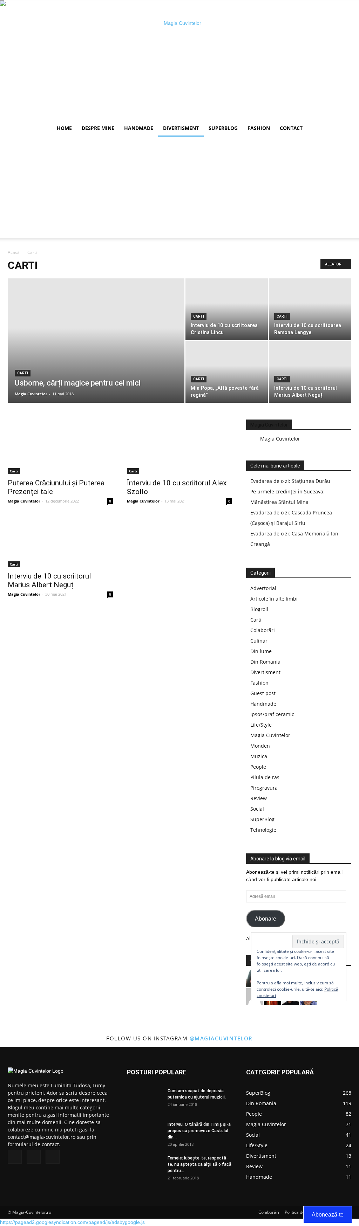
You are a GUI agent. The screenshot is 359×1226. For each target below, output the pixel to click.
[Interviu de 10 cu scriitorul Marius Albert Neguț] (310, 372)
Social (257, 808)
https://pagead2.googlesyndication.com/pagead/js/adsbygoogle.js (72, 1222)
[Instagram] (34, 1157)
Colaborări (262, 630)
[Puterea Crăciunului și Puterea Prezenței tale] (60, 448)
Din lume (261, 651)
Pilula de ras (264, 777)
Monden (260, 745)
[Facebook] (15, 1157)
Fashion (259, 128)
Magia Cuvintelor (31, 393)
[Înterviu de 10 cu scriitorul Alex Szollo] (179, 448)
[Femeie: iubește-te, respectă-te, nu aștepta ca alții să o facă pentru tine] (144, 1167)
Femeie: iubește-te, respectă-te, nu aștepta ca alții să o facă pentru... (199, 1164)
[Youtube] (53, 1157)
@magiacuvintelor (221, 1038)
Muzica (258, 756)
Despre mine (98, 128)
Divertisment (181, 128)
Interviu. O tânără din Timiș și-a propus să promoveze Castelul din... (199, 1131)
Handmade (138, 128)
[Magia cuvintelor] (179, 60)
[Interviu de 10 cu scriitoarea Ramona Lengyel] (310, 309)
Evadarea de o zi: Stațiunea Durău (290, 481)
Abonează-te (328, 1215)
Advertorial (263, 588)
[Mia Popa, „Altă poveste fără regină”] (226, 372)
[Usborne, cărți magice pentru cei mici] (96, 344)
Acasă (14, 252)
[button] (342, 128)
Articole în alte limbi (274, 598)
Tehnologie (263, 829)
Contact (291, 128)
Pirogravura (264, 787)
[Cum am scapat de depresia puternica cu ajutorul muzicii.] (144, 1100)
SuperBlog (223, 128)
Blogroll (259, 609)
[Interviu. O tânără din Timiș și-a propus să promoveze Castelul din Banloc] (144, 1133)
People (258, 766)
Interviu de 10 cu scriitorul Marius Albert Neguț (49, 580)
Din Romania (265, 661)
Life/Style (261, 724)
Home (64, 128)
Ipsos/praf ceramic (272, 714)
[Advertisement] (179, 189)
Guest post (263, 693)
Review (258, 798)
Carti (22, 373)
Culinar (258, 640)
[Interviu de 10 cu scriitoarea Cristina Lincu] (226, 309)
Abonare (265, 919)
